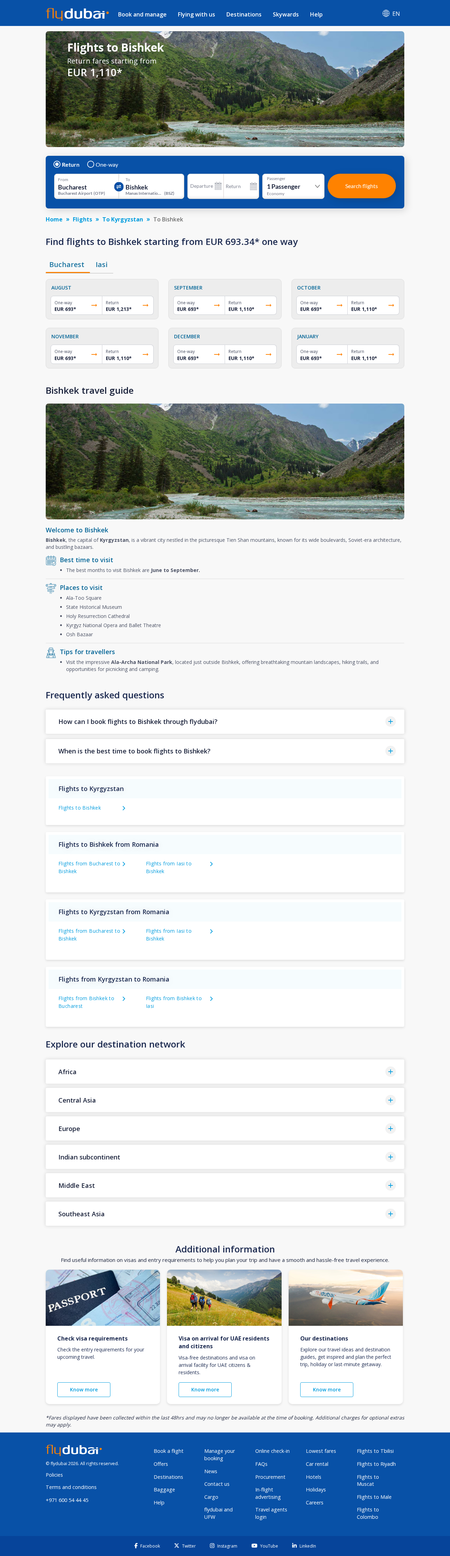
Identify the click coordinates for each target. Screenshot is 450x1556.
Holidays (316, 1489)
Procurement (270, 1477)
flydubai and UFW (218, 1513)
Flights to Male (374, 1497)
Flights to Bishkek (79, 807)
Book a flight (169, 1451)
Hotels (313, 1477)
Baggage (164, 1489)
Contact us (217, 1484)
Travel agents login (271, 1513)
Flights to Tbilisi (375, 1451)
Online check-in (272, 1451)
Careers (314, 1502)
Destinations (244, 14)
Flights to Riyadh (376, 1464)
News (210, 1471)
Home (54, 219)
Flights (82, 219)
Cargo (211, 1497)
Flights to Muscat (368, 1481)
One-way (107, 164)
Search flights (361, 185)
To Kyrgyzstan (122, 219)
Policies (54, 1474)
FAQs (261, 1464)
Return (70, 164)
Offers (161, 1464)
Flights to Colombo (368, 1513)
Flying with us (196, 14)
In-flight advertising (268, 1493)
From (63, 180)
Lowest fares (321, 1451)
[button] (225, 722)
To (128, 180)
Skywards (286, 14)
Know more (84, 1389)
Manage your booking (219, 1455)
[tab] (68, 264)
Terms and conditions (71, 1487)
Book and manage (142, 14)
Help (316, 14)
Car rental (317, 1464)
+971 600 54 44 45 (67, 1500)
